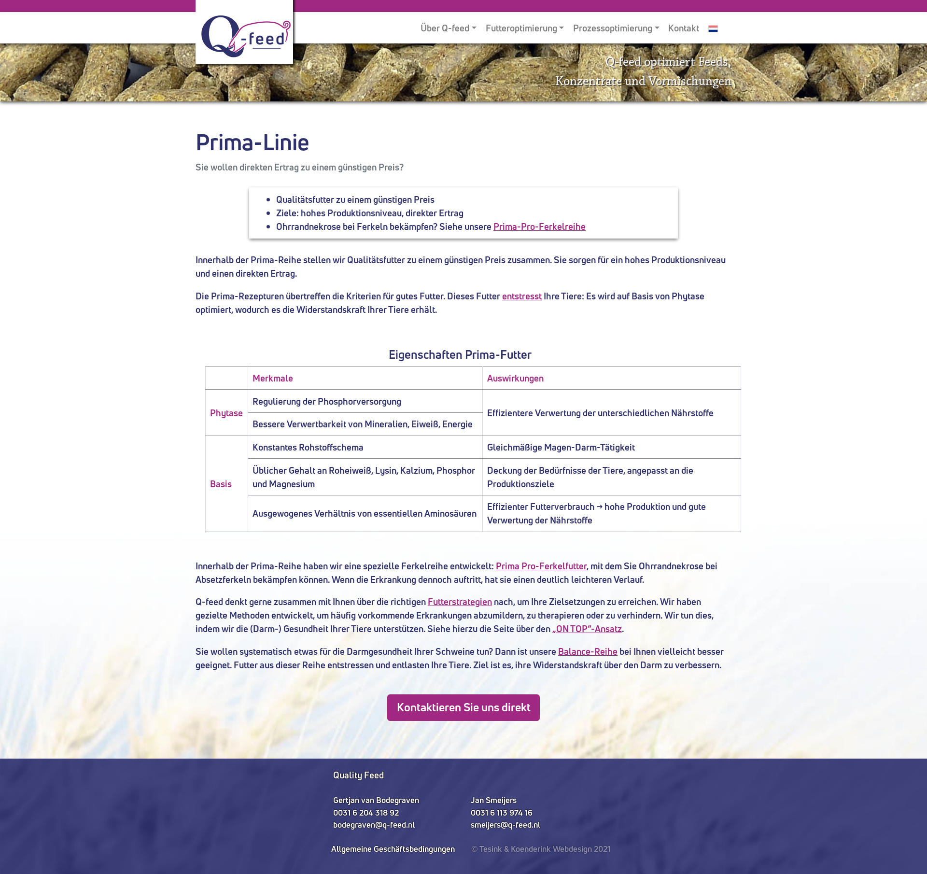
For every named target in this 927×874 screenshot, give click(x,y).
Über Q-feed (445, 28)
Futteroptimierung (521, 28)
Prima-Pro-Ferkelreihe (539, 226)
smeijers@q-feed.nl (505, 824)
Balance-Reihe (588, 651)
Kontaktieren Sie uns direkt (464, 707)
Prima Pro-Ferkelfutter (541, 566)
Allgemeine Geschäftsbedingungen (393, 848)
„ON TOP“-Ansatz (587, 628)
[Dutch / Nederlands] (713, 27)
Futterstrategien (460, 601)
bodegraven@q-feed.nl (374, 824)
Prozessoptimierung (612, 28)
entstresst (522, 296)
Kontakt (683, 28)
